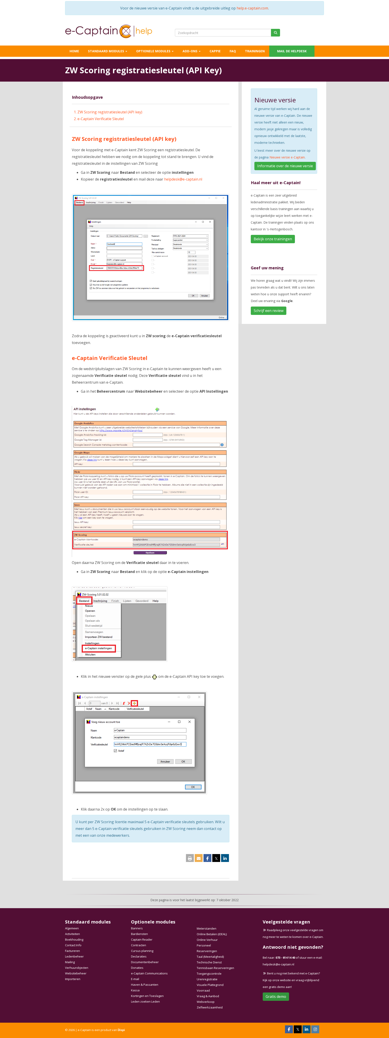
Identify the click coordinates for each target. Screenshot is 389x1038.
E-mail (135, 979)
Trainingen (255, 51)
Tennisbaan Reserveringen (215, 968)
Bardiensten (139, 934)
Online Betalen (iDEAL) (212, 934)
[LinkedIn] (306, 1029)
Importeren (72, 979)
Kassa (135, 990)
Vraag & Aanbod (208, 996)
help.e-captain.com (252, 8)
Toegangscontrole (209, 974)
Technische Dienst (209, 962)
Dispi (121, 1030)
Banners (137, 928)
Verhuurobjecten (76, 968)
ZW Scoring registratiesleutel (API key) (109, 112)
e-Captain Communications (149, 973)
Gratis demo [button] (276, 996)
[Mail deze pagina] (198, 858)
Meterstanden (206, 928)
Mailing (70, 962)
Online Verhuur (207, 940)
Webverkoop (206, 1002)
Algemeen (72, 928)
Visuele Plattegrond (210, 985)
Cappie (215, 51)
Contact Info (73, 945)
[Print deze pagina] (189, 858)
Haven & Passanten (144, 985)
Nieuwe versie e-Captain (287, 157)
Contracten (138, 945)
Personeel (204, 945)
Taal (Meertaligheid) (210, 957)
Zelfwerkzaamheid (210, 1007)
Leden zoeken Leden (145, 1001)
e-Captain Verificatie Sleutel (100, 118)
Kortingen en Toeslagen (147, 996)
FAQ (233, 51)
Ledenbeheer (74, 956)
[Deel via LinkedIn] (225, 858)
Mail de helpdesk (292, 51)
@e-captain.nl (183, 179)
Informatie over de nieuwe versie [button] (285, 165)
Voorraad (203, 990)
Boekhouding (74, 939)
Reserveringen (207, 951)
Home (74, 51)
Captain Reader (141, 939)
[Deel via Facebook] (207, 858)
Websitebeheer (75, 973)
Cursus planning (142, 951)
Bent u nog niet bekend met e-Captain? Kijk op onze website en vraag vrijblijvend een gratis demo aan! (291, 980)
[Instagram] (315, 1029)
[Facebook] (289, 1029)
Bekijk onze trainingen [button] (273, 238)
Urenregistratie (207, 979)
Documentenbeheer (145, 962)
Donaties (137, 968)
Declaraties (139, 956)
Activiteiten (72, 934)
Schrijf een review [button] (268, 310)
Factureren (72, 951)
